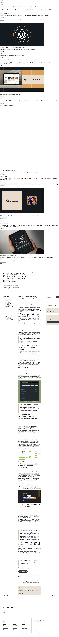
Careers (23, 624)
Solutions (4, 624)
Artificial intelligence (8, 269)
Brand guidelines (24, 628)
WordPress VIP (16, 287)
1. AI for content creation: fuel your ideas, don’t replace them (9, 300)
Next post (53, 595)
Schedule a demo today (23, 571)
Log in (5, 262)
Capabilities (5, 622)
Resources (1, 174)
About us (23, 621)
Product (4, 621)
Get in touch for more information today (25, 568)
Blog (4, 269)
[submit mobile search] (14, 261)
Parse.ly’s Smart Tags (26, 375)
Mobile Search (2, 261)
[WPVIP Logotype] (29, 1)
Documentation (15, 629)
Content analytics (50, 305)
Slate (26, 439)
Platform (1, 2)
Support (23, 626)
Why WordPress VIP (3, 218)
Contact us (24, 625)
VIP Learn (14, 630)
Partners (4, 626)
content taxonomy (34, 377)
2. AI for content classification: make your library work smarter (9, 303)
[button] (29, 496)
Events (14, 622)
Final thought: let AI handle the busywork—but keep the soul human (9, 318)
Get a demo (2, 262)
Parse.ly (32, 524)
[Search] (0, 263)
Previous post (6, 595)
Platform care (5, 628)
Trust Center (15, 628)
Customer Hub (15, 626)
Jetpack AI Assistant (28, 332)
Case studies (15, 625)
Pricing (1, 259)
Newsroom (23, 622)
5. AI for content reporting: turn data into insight (8, 315)
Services (4, 625)
